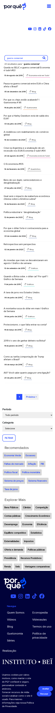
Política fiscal (10, 472)
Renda (7, 566)
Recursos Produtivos (31, 558)
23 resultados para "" (22, 64)
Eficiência (41, 524)
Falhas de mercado (13, 463)
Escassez (30, 455)
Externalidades (11, 541)
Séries (11, 640)
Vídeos (11, 619)
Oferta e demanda (13, 549)
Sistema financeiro (37, 480)
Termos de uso (41, 626)
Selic (17, 566)
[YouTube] (30, 29)
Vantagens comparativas (37, 566)
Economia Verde (12, 455)
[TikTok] (45, 29)
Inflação (32, 463)
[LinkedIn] (40, 29)
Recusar (44, 694)
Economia (27, 524)
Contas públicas (12, 515)
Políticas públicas (36, 549)
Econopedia (40, 612)
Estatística (36, 532)
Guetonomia (15, 633)
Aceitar (45, 689)
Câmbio (27, 507)
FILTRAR (9, 438)
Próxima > (31, 396)
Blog (10, 626)
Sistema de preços (14, 480)
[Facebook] (50, 29)
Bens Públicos (11, 507)
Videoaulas (39, 619)
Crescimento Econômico (37, 515)
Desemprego (11, 524)
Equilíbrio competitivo (15, 532)
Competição (41, 507)
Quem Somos (15, 612)
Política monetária (31, 472)
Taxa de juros (11, 489)
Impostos (29, 541)
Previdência (10, 558)
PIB (42, 463)
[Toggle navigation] (49, 6)
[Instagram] (35, 29)
